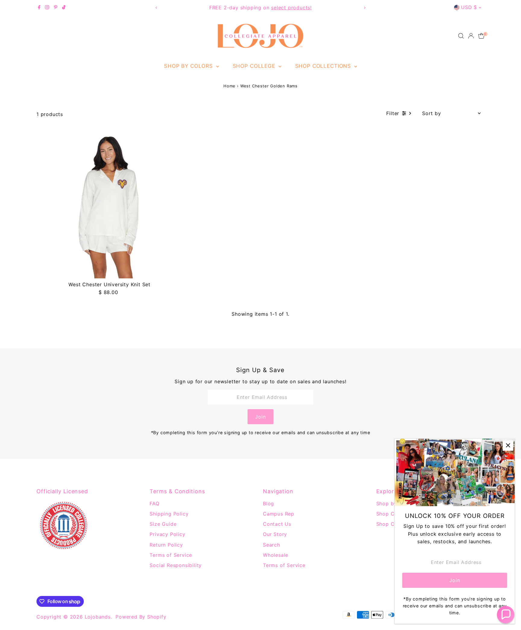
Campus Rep (278, 514)
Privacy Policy (167, 534)
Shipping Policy (169, 514)
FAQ (154, 503)
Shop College (255, 66)
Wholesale (275, 555)
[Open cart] (481, 36)
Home (229, 85)
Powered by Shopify (140, 617)
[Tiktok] (64, 7)
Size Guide (163, 524)
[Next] (364, 7)
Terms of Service (171, 555)
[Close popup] (508, 445)
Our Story (275, 534)
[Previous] (156, 7)
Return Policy (166, 545)
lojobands (98, 617)
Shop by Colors (189, 66)
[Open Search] (461, 36)
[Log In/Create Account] (471, 36)
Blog (268, 503)
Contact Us (277, 524)
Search (271, 545)
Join (260, 417)
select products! (291, 8)
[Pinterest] (55, 7)
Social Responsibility (176, 565)
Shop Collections (324, 66)
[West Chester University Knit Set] (109, 205)
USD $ (469, 7)
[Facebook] (39, 7)
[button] (505, 614)
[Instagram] (47, 7)
